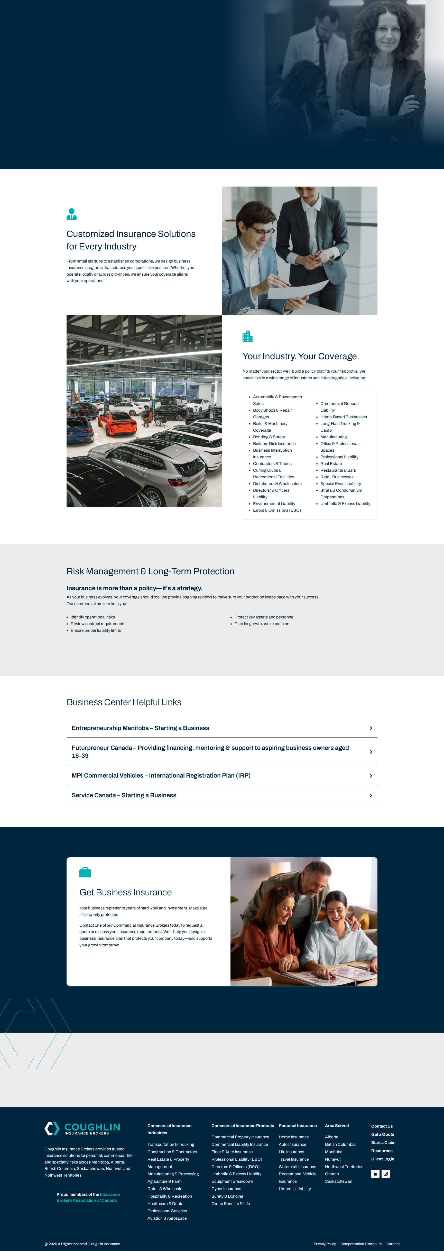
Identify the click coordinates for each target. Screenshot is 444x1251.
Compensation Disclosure (361, 1244)
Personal (216, 9)
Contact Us (304, 9)
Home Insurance (294, 1137)
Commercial (185, 9)
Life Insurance (291, 1152)
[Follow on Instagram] (386, 1174)
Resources (382, 1151)
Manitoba (334, 1152)
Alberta (331, 1137)
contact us (98, 962)
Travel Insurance (294, 1159)
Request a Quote (283, 1066)
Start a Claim (347, 1066)
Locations (244, 9)
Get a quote (371, 9)
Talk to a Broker (214, 1066)
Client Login (332, 9)
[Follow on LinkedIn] (375, 1174)
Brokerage (274, 9)
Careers (393, 1244)
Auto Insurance (292, 1144)
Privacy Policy (325, 1244)
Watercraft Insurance (297, 1167)
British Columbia (340, 1144)
